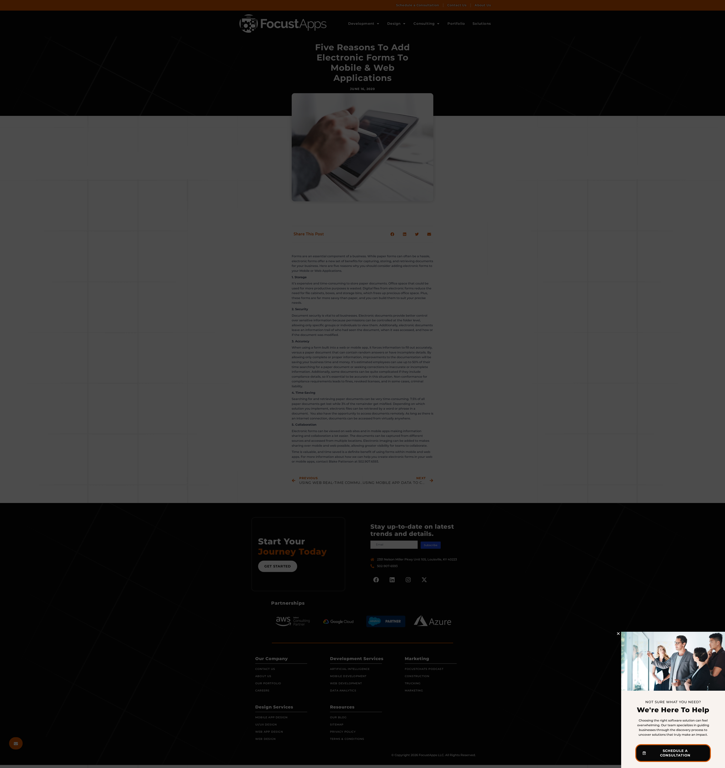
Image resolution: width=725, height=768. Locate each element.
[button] (618, 633)
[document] (362, 384)
